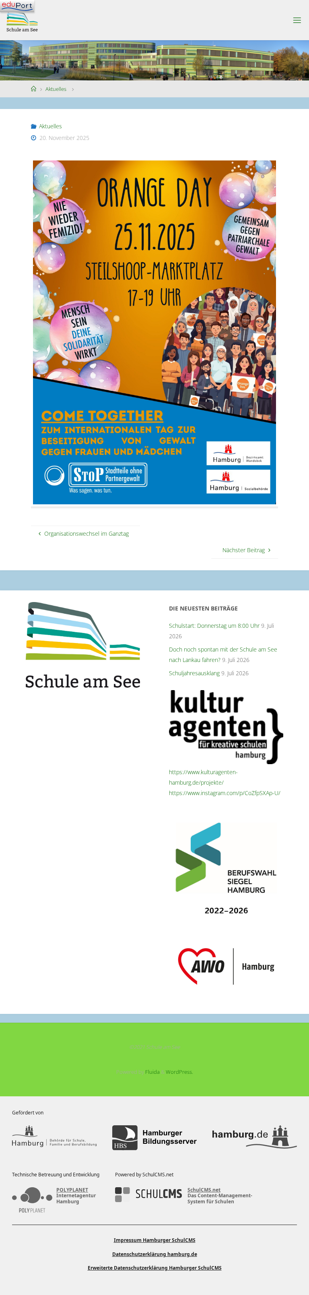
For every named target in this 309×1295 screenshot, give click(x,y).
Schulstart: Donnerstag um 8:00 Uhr (214, 625)
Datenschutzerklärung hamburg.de (154, 1254)
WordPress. (179, 1071)
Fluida (152, 1071)
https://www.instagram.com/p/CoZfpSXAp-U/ (224, 793)
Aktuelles (55, 88)
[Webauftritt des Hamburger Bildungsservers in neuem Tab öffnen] (154, 1138)
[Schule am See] (22, 20)
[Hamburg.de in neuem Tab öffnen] (254, 1138)
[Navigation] (17, 6)
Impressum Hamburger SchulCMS (155, 1240)
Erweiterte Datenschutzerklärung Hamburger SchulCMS (155, 1267)
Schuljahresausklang (194, 673)
